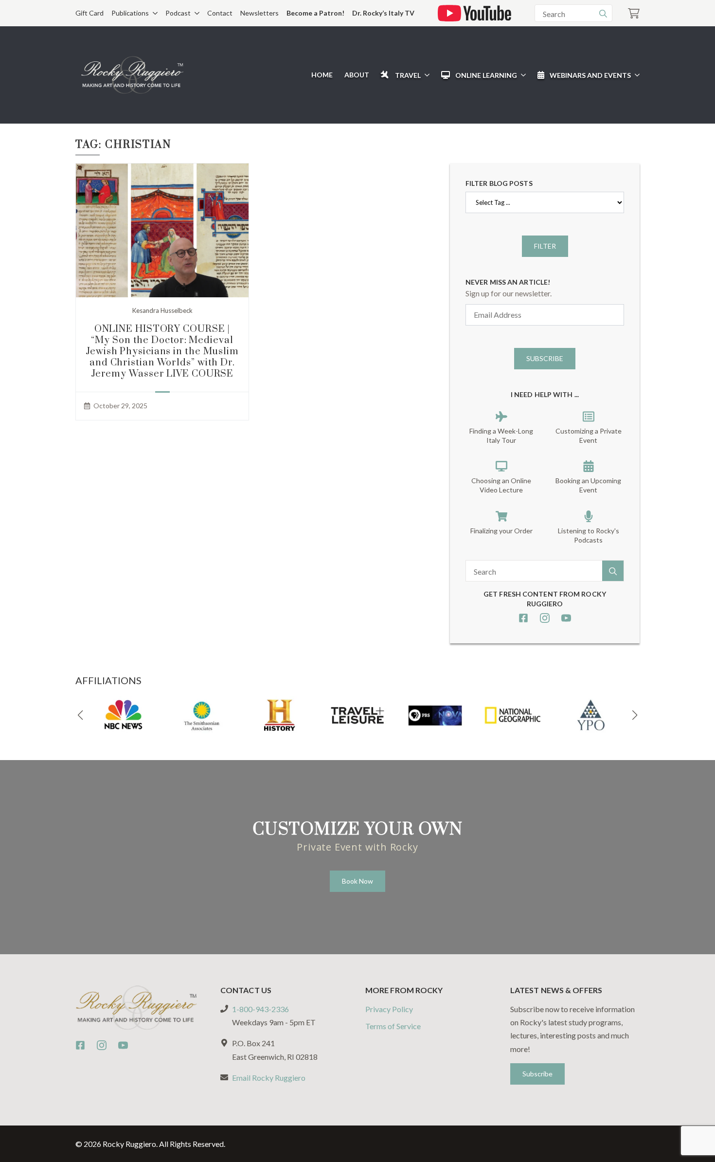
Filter (545, 246)
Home (322, 75)
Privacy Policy (389, 1009)
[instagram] (545, 618)
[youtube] (566, 618)
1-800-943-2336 (260, 1009)
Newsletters (259, 13)
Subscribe (544, 358)
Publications (130, 13)
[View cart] (634, 13)
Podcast (178, 13)
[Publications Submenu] (153, 13)
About (356, 75)
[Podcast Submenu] (195, 13)
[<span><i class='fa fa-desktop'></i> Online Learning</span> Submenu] (521, 75)
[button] (80, 715)
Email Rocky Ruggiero (268, 1077)
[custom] (523, 618)
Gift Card (89, 13)
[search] (603, 13)
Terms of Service (393, 1026)
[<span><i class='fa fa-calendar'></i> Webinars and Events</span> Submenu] (635, 75)
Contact (219, 13)
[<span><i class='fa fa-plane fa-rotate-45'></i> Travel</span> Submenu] (425, 75)
